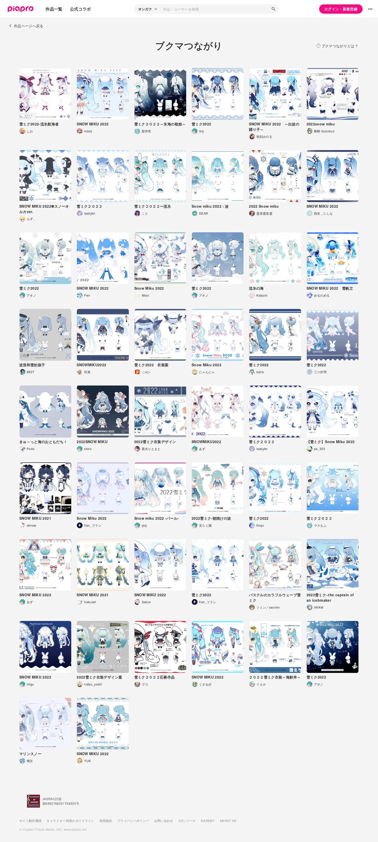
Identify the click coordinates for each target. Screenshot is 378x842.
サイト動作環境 (30, 820)
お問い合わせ (163, 820)
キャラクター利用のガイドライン (70, 820)
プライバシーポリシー (133, 820)
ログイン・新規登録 (340, 8)
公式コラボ (80, 9)
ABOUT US (228, 820)
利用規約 (106, 820)
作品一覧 (54, 9)
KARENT (207, 820)
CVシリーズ (187, 820)
